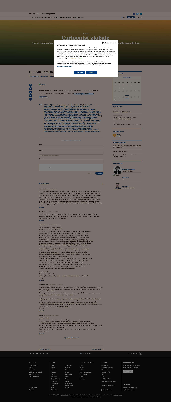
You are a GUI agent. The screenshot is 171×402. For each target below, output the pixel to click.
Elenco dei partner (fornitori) (64, 66)
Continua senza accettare (109, 42)
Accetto (91, 72)
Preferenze (80, 72)
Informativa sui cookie (76, 58)
